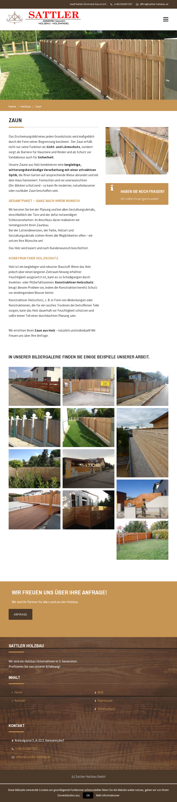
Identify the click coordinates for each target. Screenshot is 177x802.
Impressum (105, 700)
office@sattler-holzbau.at (154, 4)
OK (88, 795)
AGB (100, 692)
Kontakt (19, 700)
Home (12, 106)
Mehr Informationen (107, 795)
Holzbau (26, 106)
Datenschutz (106, 709)
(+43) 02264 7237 (123, 4)
